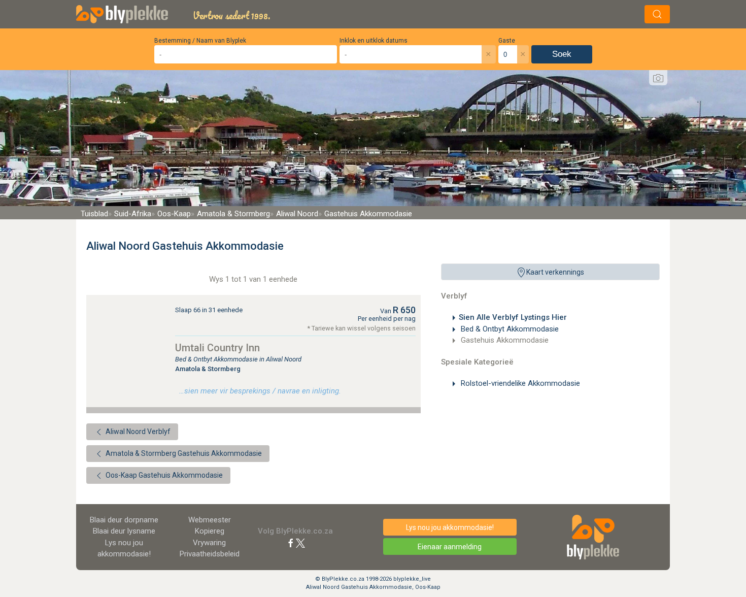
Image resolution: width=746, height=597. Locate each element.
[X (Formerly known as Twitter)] (300, 542)
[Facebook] (291, 542)
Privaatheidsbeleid (210, 553)
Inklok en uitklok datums (374, 40)
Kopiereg (209, 531)
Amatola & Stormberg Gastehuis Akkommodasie (183, 453)
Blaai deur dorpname (124, 519)
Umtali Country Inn (217, 348)
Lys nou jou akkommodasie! (450, 527)
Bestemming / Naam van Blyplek (200, 40)
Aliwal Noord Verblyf (137, 431)
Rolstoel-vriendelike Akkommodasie (519, 383)
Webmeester (209, 519)
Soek (561, 54)
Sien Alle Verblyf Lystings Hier (513, 317)
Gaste (506, 40)
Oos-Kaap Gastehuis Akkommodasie (163, 475)
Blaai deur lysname (124, 531)
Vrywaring (209, 542)
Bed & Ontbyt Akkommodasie (509, 329)
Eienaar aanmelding (450, 547)
